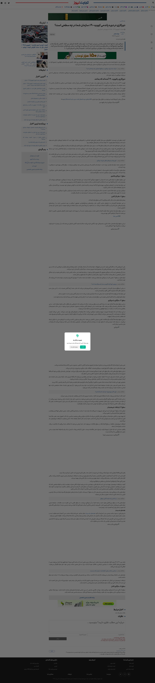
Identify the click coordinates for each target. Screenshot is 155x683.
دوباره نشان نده (74, 347)
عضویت (82, 347)
